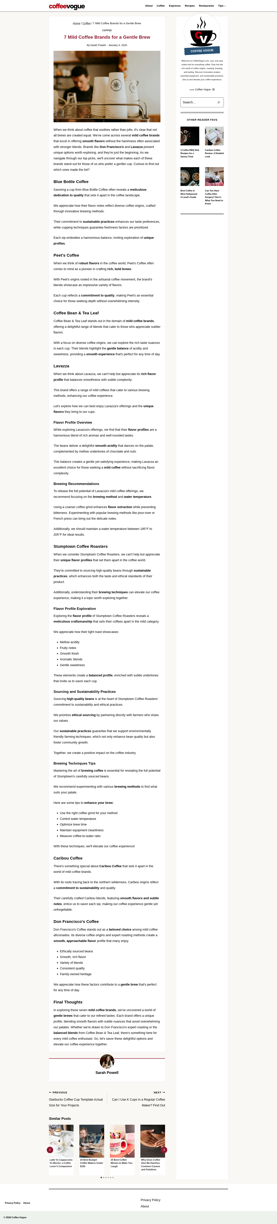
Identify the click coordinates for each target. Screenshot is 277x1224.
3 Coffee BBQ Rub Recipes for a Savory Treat (189, 153)
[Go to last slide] (50, 1150)
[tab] (101, 1177)
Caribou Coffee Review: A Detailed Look (214, 153)
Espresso (175, 5)
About (149, 5)
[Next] (164, 1150)
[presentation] (61, 1141)
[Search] (218, 102)
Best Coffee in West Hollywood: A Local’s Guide (189, 193)
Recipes (190, 5)
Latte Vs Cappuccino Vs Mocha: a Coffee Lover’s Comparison (61, 1163)
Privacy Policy (12, 1203)
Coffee (161, 5)
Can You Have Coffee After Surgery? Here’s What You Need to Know (214, 197)
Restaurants (206, 5)
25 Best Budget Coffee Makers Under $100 (91, 1163)
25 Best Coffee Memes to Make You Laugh (121, 1163)
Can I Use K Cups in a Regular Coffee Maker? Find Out (138, 1099)
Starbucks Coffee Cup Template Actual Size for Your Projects (76, 1099)
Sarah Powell (98, 45)
